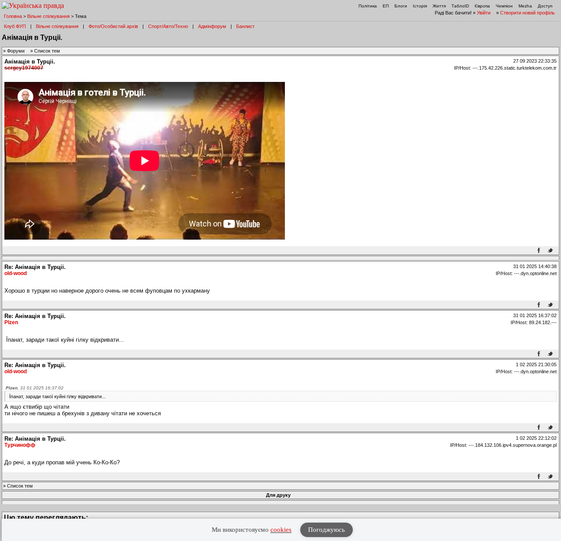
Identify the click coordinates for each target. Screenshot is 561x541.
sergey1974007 (23, 68)
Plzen (11, 322)
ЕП (386, 6)
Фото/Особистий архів (113, 26)
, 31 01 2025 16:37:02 (35, 387)
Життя (439, 6)
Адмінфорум (212, 26)
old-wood (15, 273)
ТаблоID (460, 6)
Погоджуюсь (326, 529)
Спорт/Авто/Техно (168, 26)
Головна (13, 16)
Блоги (400, 6)
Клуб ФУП (15, 26)
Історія (420, 6)
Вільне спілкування (48, 16)
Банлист (245, 26)
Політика (368, 6)
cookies (280, 529)
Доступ (545, 6)
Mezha (525, 6)
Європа (482, 6)
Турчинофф (20, 445)
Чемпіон (504, 6)
